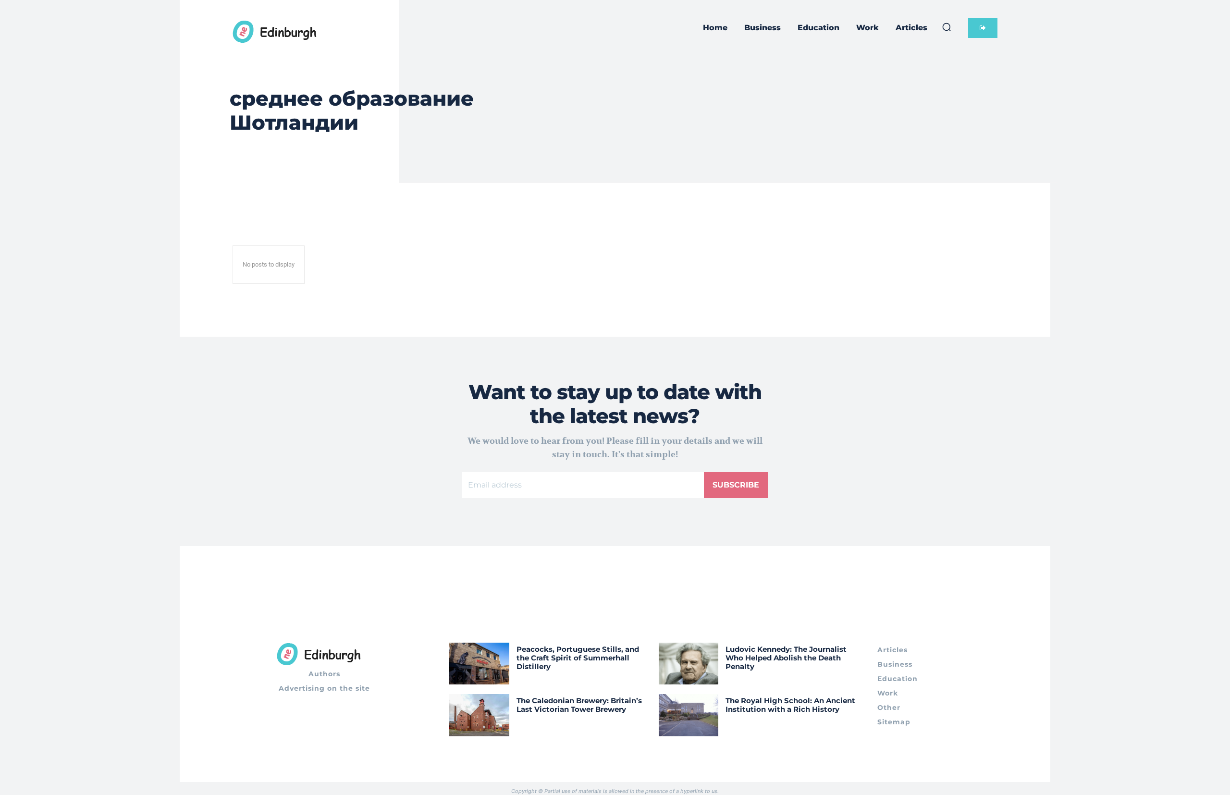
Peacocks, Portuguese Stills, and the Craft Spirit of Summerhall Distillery (578, 658)
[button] (946, 27)
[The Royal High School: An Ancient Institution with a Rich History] (689, 715)
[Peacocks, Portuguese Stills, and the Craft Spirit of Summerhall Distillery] (479, 663)
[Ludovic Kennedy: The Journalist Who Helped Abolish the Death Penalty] (689, 663)
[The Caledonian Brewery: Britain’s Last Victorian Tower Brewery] (479, 715)
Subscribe (736, 484)
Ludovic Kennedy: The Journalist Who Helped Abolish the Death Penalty (786, 658)
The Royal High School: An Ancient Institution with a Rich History (790, 705)
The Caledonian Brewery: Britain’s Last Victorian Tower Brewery (579, 705)
